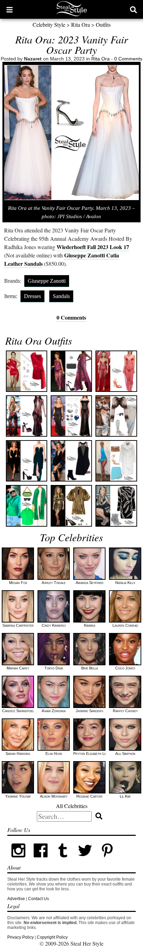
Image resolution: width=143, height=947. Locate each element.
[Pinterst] (107, 860)
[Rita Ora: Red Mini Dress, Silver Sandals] (27, 371)
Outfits (103, 24)
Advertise (16, 898)
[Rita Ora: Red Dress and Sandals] (116, 371)
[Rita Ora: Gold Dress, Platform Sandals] (71, 506)
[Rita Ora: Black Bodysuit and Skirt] (27, 461)
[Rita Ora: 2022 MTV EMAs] (27, 416)
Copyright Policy (52, 937)
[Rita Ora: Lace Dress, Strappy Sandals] (71, 371)
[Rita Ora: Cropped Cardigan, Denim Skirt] (116, 416)
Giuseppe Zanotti (47, 281)
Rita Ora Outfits (38, 340)
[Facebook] (41, 860)
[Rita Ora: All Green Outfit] (27, 506)
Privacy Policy (20, 937)
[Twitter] (85, 860)
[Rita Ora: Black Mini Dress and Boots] (71, 461)
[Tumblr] (63, 860)
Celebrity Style (49, 24)
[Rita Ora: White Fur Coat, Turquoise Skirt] (116, 461)
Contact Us (38, 898)
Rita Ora (80, 24)
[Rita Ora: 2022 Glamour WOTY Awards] (71, 416)
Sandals (61, 296)
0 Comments (128, 58)
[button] (9, 9)
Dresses (32, 296)
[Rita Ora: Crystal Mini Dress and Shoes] (116, 506)
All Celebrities (71, 805)
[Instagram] (18, 860)
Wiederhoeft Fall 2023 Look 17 (93, 247)
